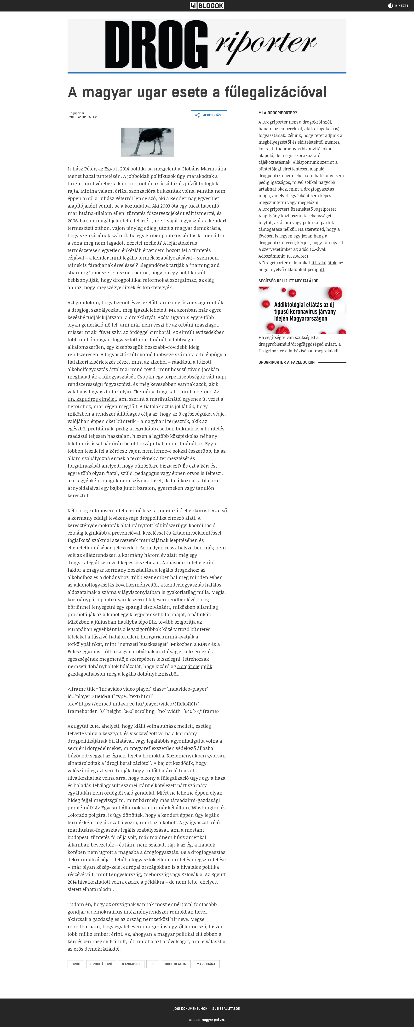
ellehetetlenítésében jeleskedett (103, 547)
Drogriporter (76, 113)
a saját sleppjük (194, 666)
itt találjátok (323, 262)
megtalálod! (326, 351)
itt (322, 269)
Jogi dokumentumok (190, 1008)
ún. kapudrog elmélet (92, 398)
